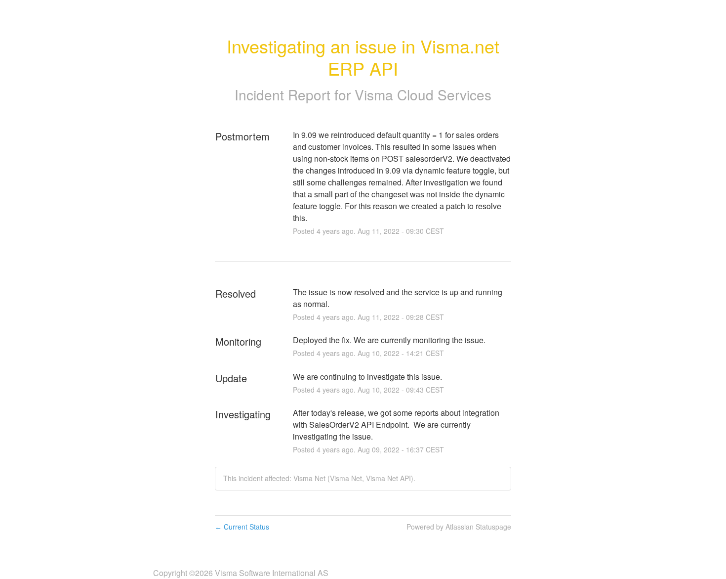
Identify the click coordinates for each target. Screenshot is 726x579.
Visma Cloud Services (423, 94)
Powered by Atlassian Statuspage (458, 527)
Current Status (242, 527)
